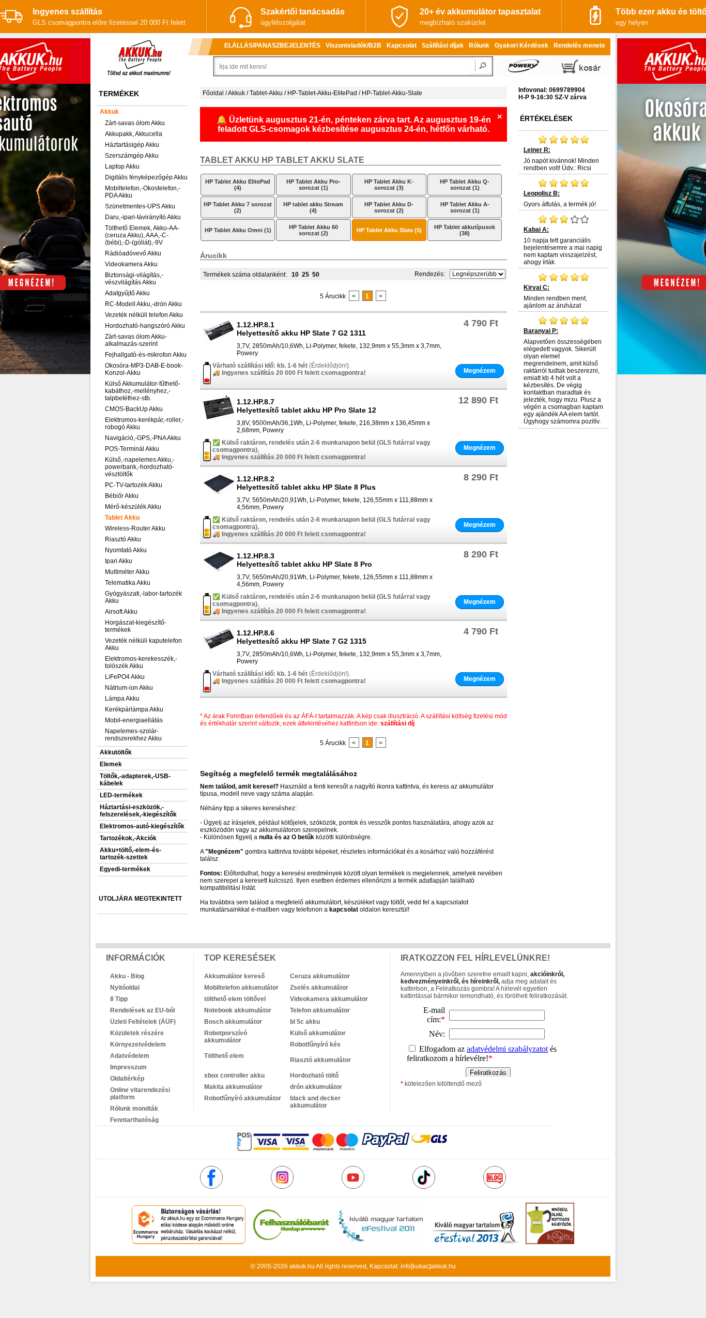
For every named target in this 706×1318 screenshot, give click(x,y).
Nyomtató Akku (126, 550)
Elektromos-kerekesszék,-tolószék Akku (141, 662)
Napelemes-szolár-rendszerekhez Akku (133, 735)
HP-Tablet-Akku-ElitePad (322, 93)
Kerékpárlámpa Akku (134, 709)
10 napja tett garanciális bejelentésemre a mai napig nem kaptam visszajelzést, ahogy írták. (563, 246)
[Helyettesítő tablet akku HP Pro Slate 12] (218, 421)
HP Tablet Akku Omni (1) (238, 230)
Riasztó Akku (123, 539)
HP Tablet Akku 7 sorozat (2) (238, 207)
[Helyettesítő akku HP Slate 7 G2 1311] (218, 344)
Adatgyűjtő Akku (127, 293)
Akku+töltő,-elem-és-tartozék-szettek (130, 853)
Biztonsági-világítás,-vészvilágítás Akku (134, 278)
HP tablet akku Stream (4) (313, 207)
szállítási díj (397, 723)
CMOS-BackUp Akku (134, 409)
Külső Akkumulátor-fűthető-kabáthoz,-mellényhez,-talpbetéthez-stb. (142, 391)
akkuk (297, 1266)
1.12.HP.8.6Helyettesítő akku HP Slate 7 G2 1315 (301, 637)
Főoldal (213, 93)
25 (305, 274)
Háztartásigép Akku (132, 144)
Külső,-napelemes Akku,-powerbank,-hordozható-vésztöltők (140, 467)
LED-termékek (121, 795)
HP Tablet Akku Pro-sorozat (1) (313, 184)
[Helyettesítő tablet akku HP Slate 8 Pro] (218, 575)
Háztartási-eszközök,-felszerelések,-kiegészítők (138, 811)
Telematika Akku (127, 582)
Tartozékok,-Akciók (128, 838)
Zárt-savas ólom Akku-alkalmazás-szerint (136, 340)
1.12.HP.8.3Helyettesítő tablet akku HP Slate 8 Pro (304, 560)
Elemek (111, 764)
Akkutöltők (116, 752)
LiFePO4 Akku (125, 676)
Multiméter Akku (127, 571)
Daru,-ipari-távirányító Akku (143, 217)
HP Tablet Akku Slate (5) (389, 230)
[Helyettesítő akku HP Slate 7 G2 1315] (218, 652)
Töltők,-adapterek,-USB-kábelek (135, 779)
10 (295, 274)
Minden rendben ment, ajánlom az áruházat (555, 296)
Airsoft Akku (121, 611)
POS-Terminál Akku (132, 448)
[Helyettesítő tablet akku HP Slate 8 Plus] (218, 498)
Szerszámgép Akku (132, 155)
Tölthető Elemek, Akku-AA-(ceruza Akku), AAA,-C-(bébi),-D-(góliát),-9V (142, 235)
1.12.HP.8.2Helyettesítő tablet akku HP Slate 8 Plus (306, 483)
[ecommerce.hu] (189, 1242)
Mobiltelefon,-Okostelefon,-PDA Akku (142, 192)
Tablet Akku (122, 517)
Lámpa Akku (122, 698)
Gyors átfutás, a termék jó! (560, 199)
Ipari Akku (118, 561)
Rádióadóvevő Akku (133, 253)
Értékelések (546, 118)
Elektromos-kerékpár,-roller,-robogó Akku (144, 423)
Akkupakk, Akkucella (133, 134)
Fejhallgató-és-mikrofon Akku (146, 354)
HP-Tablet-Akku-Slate (392, 93)
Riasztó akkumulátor (320, 1060)
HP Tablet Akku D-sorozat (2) (388, 207)
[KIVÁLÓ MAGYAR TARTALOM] (380, 1242)
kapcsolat (343, 909)
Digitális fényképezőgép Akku (146, 177)
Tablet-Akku (266, 93)
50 (315, 274)
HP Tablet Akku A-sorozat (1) (464, 207)
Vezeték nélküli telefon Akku (144, 315)
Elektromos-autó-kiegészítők (142, 826)
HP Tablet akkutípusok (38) (464, 230)
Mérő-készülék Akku (133, 506)
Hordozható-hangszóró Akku (145, 325)
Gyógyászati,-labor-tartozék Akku (143, 597)
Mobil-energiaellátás (134, 720)
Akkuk (109, 111)
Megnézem (480, 370)
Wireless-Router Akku (135, 528)
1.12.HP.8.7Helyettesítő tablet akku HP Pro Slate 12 (306, 406)
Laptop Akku (122, 166)
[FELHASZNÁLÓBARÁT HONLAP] (291, 1242)
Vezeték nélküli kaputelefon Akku (143, 644)
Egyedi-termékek (125, 869)
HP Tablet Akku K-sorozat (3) (388, 184)
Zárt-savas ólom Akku (135, 123)
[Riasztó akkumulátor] (333, 1052)
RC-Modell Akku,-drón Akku (143, 304)
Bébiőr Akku (122, 495)
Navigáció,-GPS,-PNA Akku (143, 438)
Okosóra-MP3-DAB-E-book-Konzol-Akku (144, 369)
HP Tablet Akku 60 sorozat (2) (313, 230)
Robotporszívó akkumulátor (225, 1036)
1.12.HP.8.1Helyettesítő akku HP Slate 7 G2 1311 (301, 329)
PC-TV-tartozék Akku (133, 485)
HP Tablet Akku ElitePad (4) (237, 184)
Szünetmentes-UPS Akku (140, 206)
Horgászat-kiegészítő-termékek (135, 626)
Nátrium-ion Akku (129, 687)
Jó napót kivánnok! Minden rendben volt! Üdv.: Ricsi (561, 159)
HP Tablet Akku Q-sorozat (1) (464, 184)
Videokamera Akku (131, 264)
